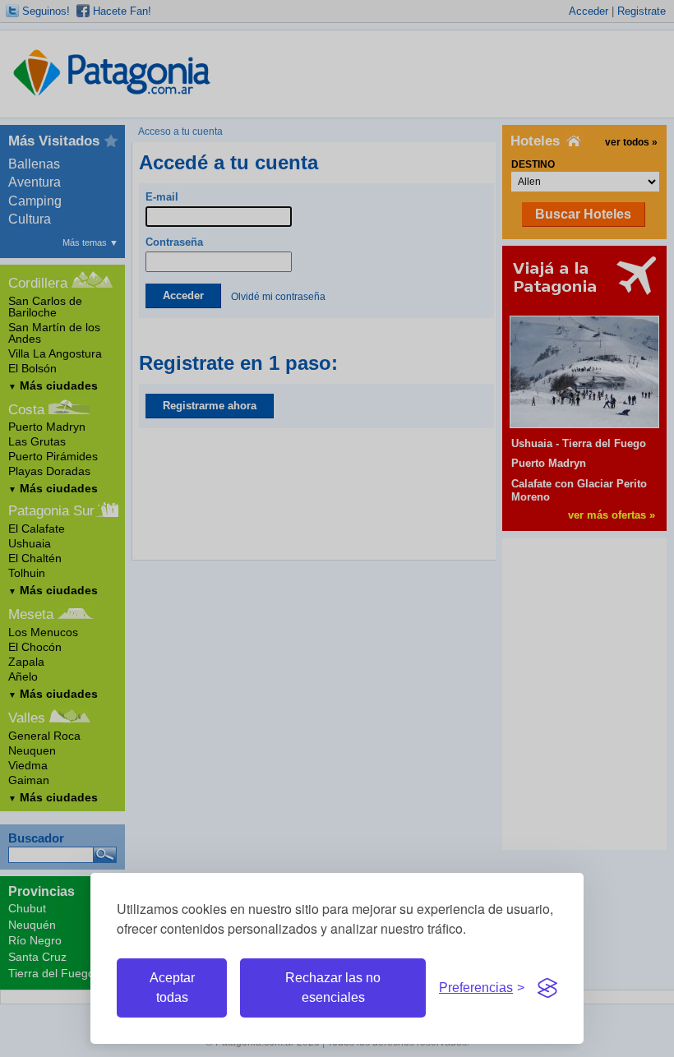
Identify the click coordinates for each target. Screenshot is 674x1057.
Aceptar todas (172, 987)
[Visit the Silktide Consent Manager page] (547, 988)
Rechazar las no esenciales (333, 987)
